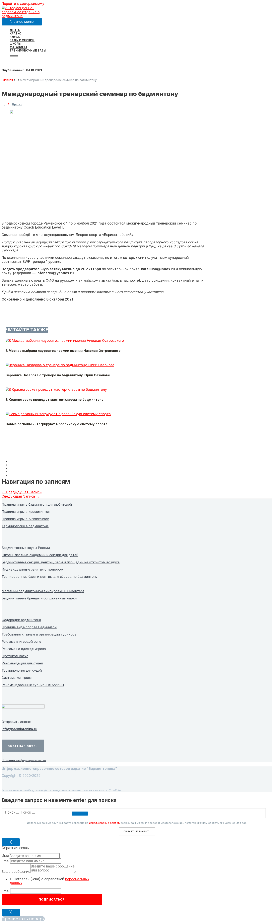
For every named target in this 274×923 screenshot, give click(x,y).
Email (6, 861)
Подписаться (52, 899)
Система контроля (16, 678)
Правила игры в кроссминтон (26, 512)
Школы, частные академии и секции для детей (40, 555)
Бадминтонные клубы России (26, 548)
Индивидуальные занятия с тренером (32, 569)
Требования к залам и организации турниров (39, 634)
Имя (5, 856)
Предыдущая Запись (22, 492)
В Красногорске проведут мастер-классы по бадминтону (55, 400)
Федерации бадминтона (21, 620)
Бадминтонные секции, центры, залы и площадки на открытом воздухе (61, 562)
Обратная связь (23, 746)
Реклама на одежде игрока (24, 649)
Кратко (17, 104)
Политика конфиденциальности (24, 760)
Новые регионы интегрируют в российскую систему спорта (57, 424)
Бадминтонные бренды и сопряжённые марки (39, 598)
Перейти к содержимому (23, 4)
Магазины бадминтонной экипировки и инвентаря (43, 591)
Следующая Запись (21, 496)
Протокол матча (15, 656)
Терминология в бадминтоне (25, 526)
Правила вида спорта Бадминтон (29, 627)
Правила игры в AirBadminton (25, 519)
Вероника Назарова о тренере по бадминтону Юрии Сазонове (58, 375)
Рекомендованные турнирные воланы (33, 685)
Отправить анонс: (16, 722)
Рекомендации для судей (22, 663)
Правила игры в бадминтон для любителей (37, 504)
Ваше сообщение (16, 872)
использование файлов (104, 822)
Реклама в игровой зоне (21, 642)
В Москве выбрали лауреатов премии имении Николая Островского (63, 351)
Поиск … (12, 812)
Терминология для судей (22, 670)
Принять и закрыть (137, 831)
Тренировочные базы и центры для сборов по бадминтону (49, 577)
